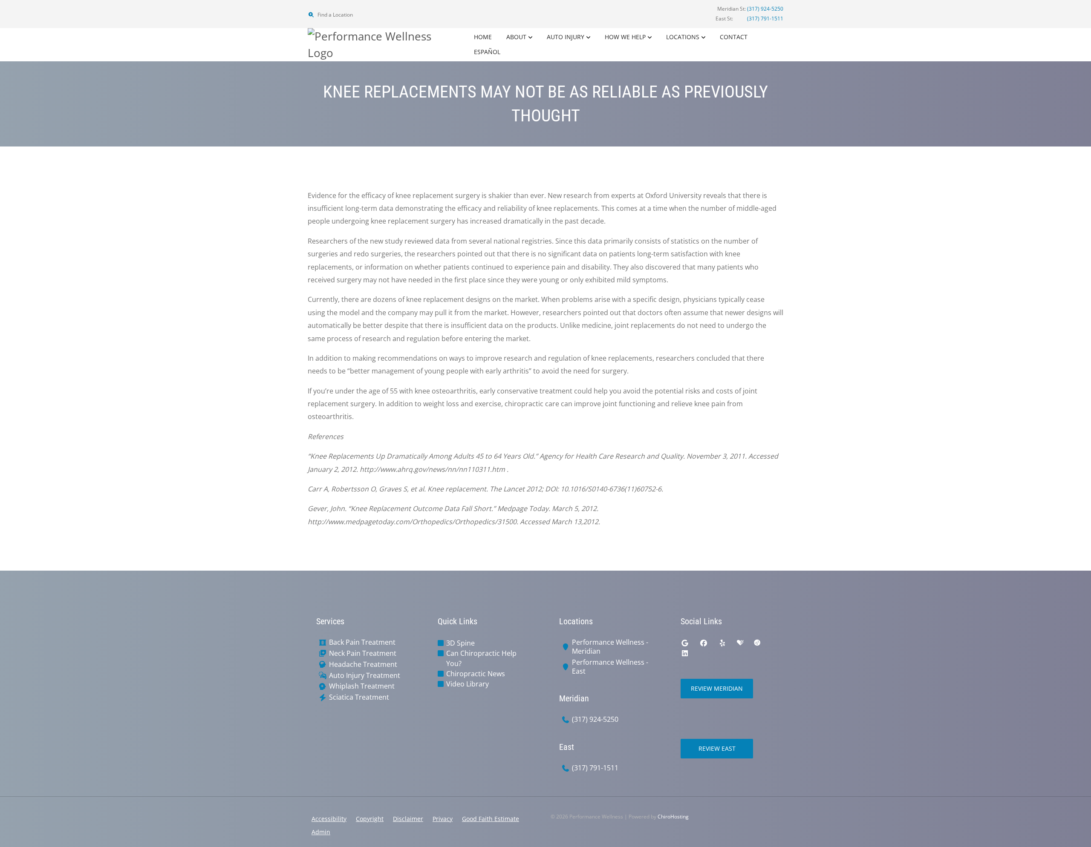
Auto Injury (565, 37)
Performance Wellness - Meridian (610, 647)
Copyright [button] (370, 819)
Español (487, 52)
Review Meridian (717, 688)
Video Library (467, 684)
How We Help (625, 37)
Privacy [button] (443, 819)
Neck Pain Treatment (362, 653)
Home (483, 37)
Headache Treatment (363, 664)
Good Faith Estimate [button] (490, 819)
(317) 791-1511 (765, 18)
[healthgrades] (740, 643)
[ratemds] (757, 643)
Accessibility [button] (329, 819)
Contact (734, 37)
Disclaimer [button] (408, 819)
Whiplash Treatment (362, 686)
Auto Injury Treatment (364, 675)
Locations (682, 37)
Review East (717, 748)
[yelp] (722, 643)
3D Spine (460, 643)
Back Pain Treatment (362, 642)
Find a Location (334, 14)
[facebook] (703, 643)
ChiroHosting (673, 816)
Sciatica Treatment (359, 697)
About (516, 37)
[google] (685, 643)
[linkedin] (685, 653)
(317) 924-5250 (765, 8)
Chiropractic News (475, 673)
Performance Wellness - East (610, 667)
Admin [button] (321, 832)
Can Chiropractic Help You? (481, 658)
